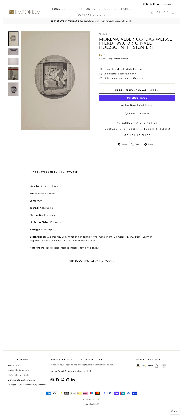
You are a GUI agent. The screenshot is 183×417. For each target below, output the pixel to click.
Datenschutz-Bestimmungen (21, 380)
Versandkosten (121, 58)
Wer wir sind (13, 365)
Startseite (103, 34)
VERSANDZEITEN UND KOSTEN (137, 123)
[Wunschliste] (166, 12)
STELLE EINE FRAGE (137, 135)
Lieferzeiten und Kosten (19, 375)
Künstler (60, 8)
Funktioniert (86, 8)
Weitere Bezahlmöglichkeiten (137, 105)
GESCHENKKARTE (117, 8)
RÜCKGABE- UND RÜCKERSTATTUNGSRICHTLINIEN (137, 129)
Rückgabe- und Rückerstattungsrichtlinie (27, 384)
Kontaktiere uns (91, 14)
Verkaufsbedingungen (18, 370)
